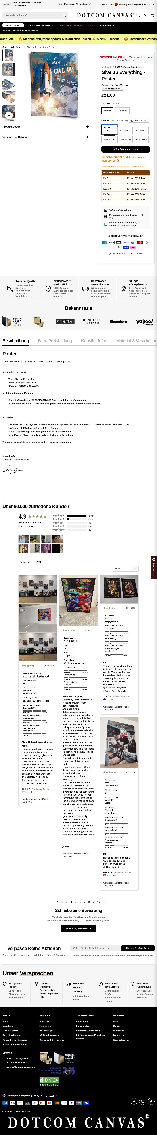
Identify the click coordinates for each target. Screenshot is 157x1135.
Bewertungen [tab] (27, 562)
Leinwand (122, 110)
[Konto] (145, 15)
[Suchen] (64, 15)
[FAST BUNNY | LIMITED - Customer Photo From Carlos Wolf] (35, 548)
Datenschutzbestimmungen (128, 955)
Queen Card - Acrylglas (114, 687)
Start (4, 47)
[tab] (15, 342)
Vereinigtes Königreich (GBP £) (135, 4)
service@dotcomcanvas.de (20, 1067)
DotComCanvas (120, 85)
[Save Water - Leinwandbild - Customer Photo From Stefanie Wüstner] (46, 539)
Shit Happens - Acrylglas (33, 780)
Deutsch (105, 4)
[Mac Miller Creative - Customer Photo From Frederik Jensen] (57, 548)
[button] (25, 802)
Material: (110, 103)
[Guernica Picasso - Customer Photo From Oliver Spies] (35, 539)
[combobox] (35, 15)
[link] (38, 321)
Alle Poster (17, 47)
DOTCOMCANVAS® (20, 1111)
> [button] (105, 901)
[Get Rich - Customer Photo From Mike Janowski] (46, 548)
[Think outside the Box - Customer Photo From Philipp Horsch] (24, 539)
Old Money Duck (111, 867)
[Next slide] (9, 115)
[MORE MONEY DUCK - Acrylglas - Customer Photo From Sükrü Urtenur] (24, 548)
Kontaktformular (96, 917)
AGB (147, 955)
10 (98, 901)
